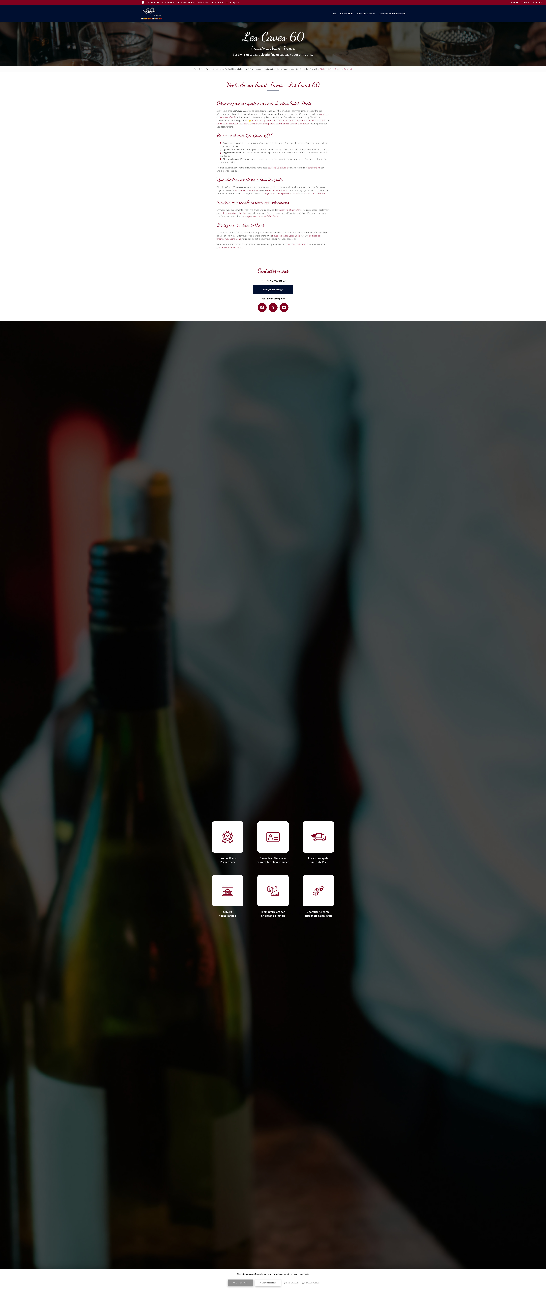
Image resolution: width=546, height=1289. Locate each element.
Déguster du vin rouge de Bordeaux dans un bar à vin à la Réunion (294, 193)
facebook (218, 2)
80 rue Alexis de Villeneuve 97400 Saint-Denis (186, 2)
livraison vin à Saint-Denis (289, 209)
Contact (537, 2)
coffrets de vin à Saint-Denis (234, 213)
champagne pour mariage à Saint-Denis (259, 216)
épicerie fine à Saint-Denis (229, 247)
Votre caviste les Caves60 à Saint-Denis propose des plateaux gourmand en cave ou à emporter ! (263, 123)
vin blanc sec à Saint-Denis (247, 190)
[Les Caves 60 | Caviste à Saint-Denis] (151, 13)
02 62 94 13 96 (151, 2)
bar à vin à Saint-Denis (294, 244)
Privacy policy (311, 1283)
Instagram (233, 2)
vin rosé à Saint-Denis (276, 190)
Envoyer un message (273, 289)
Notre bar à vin (313, 167)
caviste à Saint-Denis (278, 167)
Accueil (514, 2)
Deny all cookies (268, 1282)
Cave (333, 13)
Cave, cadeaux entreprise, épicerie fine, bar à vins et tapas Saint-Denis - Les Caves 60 (283, 69)
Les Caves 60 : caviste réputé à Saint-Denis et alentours (225, 69)
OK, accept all (241, 1282)
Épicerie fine (346, 13)
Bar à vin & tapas (366, 13)
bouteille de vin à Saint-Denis (286, 235)
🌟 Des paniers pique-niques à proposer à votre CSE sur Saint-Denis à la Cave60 (287, 120)
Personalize (292, 1283)
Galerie (525, 2)
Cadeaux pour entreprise (392, 13)
